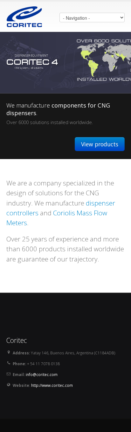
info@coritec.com (42, 374)
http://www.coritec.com (52, 385)
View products (99, 144)
